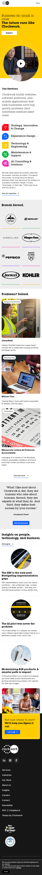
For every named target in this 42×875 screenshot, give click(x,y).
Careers (6, 795)
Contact (6, 800)
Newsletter (7, 805)
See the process (21, 523)
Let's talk (11, 732)
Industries (7, 775)
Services (6, 770)
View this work (20, 476)
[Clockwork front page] (5, 4)
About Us (6, 785)
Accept (6, 871)
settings (18, 868)
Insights (5, 790)
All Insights (6, 544)
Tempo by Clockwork (12, 815)
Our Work (6, 780)
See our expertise (9, 193)
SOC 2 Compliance (11, 810)
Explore (9, 33)
